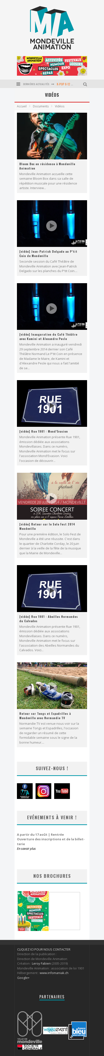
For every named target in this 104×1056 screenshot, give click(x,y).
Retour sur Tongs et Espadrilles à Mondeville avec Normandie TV (45, 715)
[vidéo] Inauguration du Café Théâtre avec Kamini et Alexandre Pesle (48, 336)
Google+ (23, 977)
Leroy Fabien (41, 963)
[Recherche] (85, 84)
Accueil (22, 106)
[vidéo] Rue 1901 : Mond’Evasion (43, 431)
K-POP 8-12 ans (66, 84)
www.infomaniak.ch (54, 973)
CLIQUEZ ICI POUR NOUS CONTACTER (43, 949)
